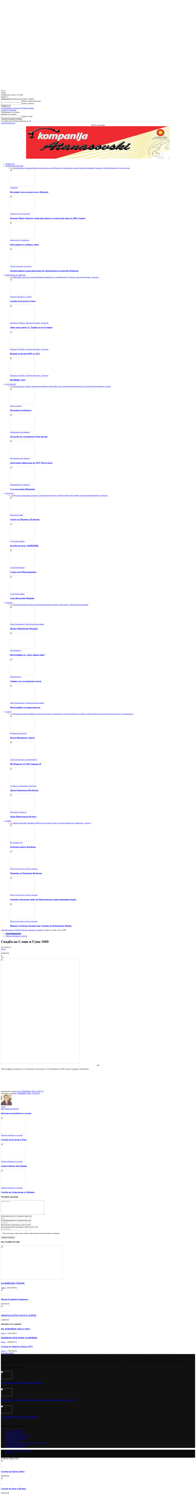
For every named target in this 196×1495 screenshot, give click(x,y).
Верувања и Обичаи (13, 930)
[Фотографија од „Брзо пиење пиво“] (22, 648)
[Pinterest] (39, 1080)
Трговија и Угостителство (120, 168)
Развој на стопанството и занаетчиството (70, 168)
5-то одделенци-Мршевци (22, 489)
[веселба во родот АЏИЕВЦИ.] (22, 539)
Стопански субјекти (102, 168)
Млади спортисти (37, 714)
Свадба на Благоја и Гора (23, 301)
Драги (3, 949)
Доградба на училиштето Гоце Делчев (28, 436)
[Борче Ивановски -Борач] (22, 731)
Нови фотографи (71, 495)
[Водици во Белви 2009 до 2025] (22, 347)
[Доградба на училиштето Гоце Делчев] (22, 430)
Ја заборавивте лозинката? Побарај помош (17, 108)
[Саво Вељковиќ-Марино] (22, 592)
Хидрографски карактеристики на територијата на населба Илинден (44, 271)
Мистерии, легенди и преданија (26, 277)
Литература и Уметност (56, 495)
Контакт (8, 1453)
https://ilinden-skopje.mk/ (10, 1109)
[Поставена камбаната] (22, 404)
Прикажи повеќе (7, 1353)
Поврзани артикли (8, 1113)
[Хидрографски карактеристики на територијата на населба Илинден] (22, 264)
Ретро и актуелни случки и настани (51, 823)
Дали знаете (18, 605)
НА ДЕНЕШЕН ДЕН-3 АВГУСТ (31, 1091)
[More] (56, 1080)
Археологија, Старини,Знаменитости (28, 386)
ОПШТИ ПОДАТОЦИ (14, 166)
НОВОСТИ (10, 164)
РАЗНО (8, 821)
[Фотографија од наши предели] (22, 701)
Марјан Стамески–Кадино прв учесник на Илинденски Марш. (41, 926)
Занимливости (48, 605)
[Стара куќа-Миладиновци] (22, 565)
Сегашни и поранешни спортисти (57, 714)
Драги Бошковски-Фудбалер (24, 790)
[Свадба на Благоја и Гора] (22, 295)
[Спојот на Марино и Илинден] (22, 513)
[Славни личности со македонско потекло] (6, 1378)
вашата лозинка (28, 103)
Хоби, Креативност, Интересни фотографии (71, 605)
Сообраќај (90, 168)
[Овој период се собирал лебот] (22, 238)
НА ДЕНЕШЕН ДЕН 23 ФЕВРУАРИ (19, 1417)
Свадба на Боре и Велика (13, 1488)
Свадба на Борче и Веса (12, 1471)
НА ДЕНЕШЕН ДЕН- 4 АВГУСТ (27, 1093)
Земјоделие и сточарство (23, 168)
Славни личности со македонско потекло (21, 1383)
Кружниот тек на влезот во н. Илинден (29, 192)
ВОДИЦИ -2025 (17, 380)
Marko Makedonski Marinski (24, 628)
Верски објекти (49, 386)
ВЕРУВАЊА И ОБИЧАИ (15, 275)
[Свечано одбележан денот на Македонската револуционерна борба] (22, 893)
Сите (12, 168)
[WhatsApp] (48, 1080)
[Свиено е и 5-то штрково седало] (22, 675)
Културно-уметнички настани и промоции (30, 495)
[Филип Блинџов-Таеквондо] (5, 1295)
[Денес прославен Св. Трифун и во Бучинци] (22, 321)
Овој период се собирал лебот (24, 244)
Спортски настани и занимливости (120, 714)
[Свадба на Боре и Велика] (6, 1484)
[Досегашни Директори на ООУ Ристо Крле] (22, 456)
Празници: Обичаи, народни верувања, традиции (79, 277)
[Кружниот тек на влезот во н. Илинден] (22, 185)
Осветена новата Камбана (23, 847)
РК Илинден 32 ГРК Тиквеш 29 (25, 764)
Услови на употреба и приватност (18, 1451)
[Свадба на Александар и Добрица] (13, 1186)
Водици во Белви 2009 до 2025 (25, 353)
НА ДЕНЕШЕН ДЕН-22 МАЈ (15, 1329)
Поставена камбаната (21, 410)
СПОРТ (8, 712)
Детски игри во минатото (33, 605)
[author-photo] (6, 1105)
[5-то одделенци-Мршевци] (22, 483)
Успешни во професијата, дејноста (78, 823)
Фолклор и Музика (100, 495)
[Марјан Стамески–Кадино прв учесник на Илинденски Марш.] (22, 919)
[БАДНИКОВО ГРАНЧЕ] (31, 1279)
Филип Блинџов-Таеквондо (14, 1299)
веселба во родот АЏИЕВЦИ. (24, 545)
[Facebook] (23, 1080)
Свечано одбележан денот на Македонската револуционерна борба (43, 899)
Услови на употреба (8, 110)
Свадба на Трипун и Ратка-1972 (17, 1346)
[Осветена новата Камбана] (22, 840)
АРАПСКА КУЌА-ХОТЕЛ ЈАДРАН (18, 1315)
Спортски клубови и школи (81, 714)
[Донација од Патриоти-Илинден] (22, 867)
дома (3, 930)
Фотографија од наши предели (25, 707)
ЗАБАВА (9, 603)
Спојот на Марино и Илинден (24, 519)
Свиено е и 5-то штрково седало (25, 681)
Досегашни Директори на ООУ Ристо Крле (31, 463)
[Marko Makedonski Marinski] (22, 622)
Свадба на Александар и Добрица (17, 1192)
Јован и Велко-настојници (14, 1166)
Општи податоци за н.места (43, 168)
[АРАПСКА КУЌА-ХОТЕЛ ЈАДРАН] (5, 1311)
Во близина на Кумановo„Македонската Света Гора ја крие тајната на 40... (38, 1400)
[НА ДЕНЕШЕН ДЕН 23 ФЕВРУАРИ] (6, 1413)
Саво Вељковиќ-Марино (22, 598)
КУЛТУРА (9, 493)
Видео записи (19, 823)
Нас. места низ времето (64, 386)
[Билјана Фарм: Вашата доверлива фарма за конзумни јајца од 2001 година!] (22, 212)
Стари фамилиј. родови (102, 386)
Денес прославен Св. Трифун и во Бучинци (31, 327)
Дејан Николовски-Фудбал (23, 816)
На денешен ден (30, 823)
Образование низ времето (83, 386)
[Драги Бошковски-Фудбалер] (22, 784)
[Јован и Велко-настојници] (13, 1159)
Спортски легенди (99, 714)
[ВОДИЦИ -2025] (22, 373)
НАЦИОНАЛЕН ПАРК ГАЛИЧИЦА (19, 1338)
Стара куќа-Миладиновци (23, 572)
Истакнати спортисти (22, 714)
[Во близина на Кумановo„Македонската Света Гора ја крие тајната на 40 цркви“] (6, 1396)
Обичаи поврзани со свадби (49, 277)
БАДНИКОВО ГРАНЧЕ (13, 1283)
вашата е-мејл (27, 116)
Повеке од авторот (23, 1113)
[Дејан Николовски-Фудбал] (22, 810)
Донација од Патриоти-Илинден (26, 873)
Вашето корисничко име (31, 101)
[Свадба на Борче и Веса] (6, 1467)
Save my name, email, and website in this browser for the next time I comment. (31, 1233)
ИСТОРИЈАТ (10, 384)
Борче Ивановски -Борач (22, 737)
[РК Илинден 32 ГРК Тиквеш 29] (22, 758)
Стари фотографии (85, 495)
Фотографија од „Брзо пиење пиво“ (27, 655)
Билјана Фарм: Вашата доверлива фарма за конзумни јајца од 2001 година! (47, 218)
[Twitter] (31, 1080)
